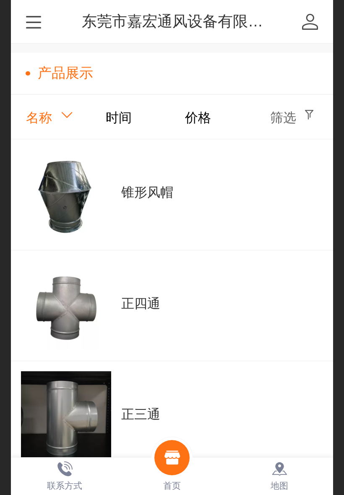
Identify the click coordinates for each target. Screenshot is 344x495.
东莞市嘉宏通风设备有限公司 (180, 21)
